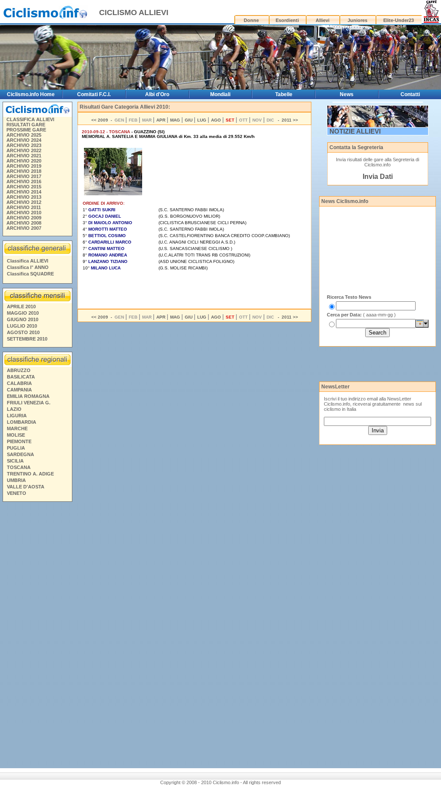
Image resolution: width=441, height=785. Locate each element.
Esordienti (287, 20)
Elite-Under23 (398, 20)
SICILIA (15, 460)
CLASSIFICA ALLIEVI (30, 119)
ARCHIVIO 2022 (23, 150)
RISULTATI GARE (25, 124)
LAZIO (14, 409)
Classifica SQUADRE (30, 273)
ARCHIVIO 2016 (23, 181)
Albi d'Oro (157, 94)
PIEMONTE (19, 441)
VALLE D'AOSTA (25, 486)
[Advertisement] (37, 636)
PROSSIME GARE (26, 129)
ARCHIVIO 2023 (23, 145)
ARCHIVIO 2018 (23, 171)
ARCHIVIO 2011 (23, 207)
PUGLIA (16, 447)
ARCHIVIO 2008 (23, 222)
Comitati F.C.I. (94, 94)
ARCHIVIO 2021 (23, 155)
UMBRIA (16, 480)
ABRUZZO (19, 370)
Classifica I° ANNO (28, 267)
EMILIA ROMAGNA (28, 396)
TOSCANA (19, 467)
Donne (251, 20)
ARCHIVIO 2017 (23, 176)
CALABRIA (19, 383)
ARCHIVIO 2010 (23, 212)
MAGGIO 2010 (23, 313)
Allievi (322, 20)
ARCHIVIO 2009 (23, 217)
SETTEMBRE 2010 (27, 338)
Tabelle (283, 94)
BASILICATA (21, 376)
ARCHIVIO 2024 (23, 140)
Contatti (410, 94)
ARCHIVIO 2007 (23, 228)
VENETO (16, 493)
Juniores (357, 20)
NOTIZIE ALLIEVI (355, 131)
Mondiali (220, 94)
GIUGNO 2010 (22, 319)
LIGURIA (17, 415)
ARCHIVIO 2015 (23, 186)
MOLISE (16, 435)
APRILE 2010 (21, 306)
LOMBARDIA (21, 422)
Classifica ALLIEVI (27, 260)
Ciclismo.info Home (31, 94)
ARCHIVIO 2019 (23, 166)
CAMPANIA (19, 389)
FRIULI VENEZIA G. (28, 402)
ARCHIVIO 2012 (23, 202)
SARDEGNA (20, 454)
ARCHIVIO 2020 (23, 160)
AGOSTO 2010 (23, 332)
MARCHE (17, 428)
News (347, 94)
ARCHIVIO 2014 (23, 191)
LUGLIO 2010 (22, 325)
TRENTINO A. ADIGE (30, 473)
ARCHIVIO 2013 (23, 197)
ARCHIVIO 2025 (23, 135)
